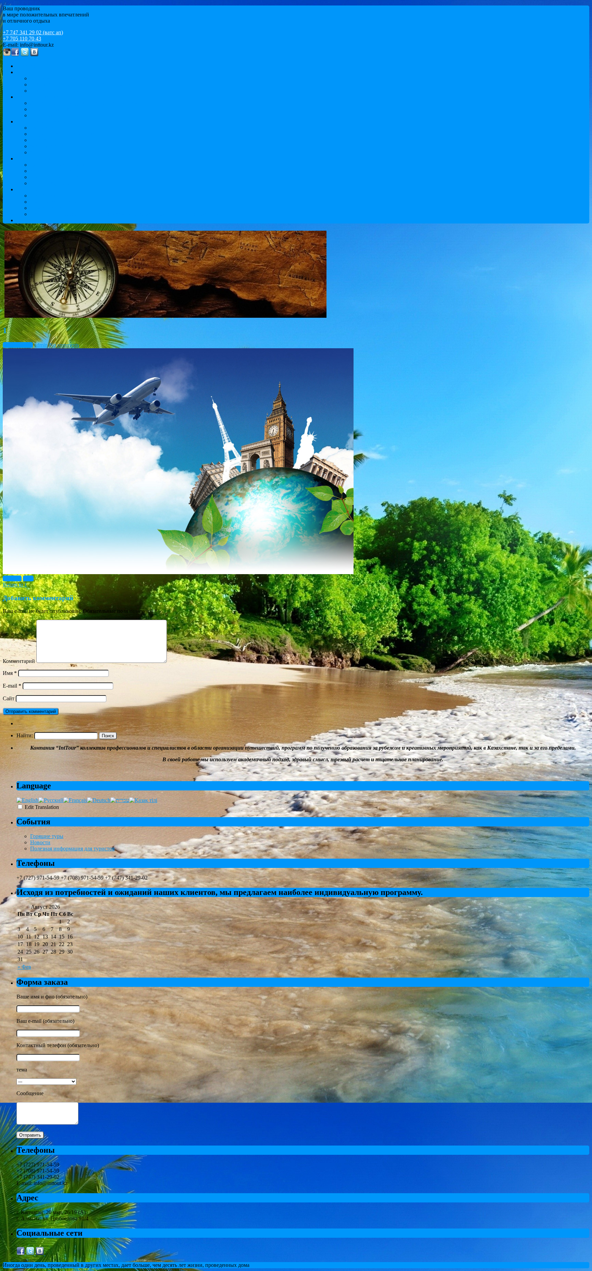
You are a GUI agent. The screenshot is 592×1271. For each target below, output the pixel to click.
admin (41, 345)
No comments (64, 345)
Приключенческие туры (58, 177)
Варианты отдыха (37, 97)
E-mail (12, 686)
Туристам (27, 189)
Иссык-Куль (44, 115)
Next (28, 578)
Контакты (27, 220)
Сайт (8, 698)
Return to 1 (15, 585)
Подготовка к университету (63, 134)
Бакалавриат (44, 140)
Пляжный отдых (49, 109)
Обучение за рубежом (41, 121)
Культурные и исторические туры (69, 171)
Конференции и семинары (61, 78)
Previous (12, 578)
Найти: (24, 735)
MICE (23, 72)
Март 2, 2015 (18, 345)
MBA (36, 152)
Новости (40, 842)
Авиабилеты (45, 195)
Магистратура (46, 146)
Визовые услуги (49, 208)
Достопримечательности (59, 165)
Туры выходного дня (54, 183)
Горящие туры (46, 836)
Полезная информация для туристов (72, 848)
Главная (25, 66)
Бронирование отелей (55, 202)
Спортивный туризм (54, 91)
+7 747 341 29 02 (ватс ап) (33, 32)
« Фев (24, 967)
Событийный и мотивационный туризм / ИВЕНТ (88, 84)
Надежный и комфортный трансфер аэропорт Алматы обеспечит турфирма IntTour (127, 214)
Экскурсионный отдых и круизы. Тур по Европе (87, 103)
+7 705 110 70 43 (22, 38)
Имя (10, 673)
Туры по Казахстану (40, 158)
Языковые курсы (50, 128)
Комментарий (19, 661)
